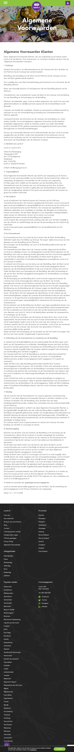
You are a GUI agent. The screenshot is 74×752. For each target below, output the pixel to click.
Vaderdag (7, 566)
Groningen (41, 528)
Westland (7, 731)
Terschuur (7, 715)
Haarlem (6, 649)
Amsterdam (8, 603)
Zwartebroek (8, 741)
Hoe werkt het (9, 518)
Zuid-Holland (42, 551)
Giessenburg (8, 642)
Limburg (41, 532)
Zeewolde (7, 734)
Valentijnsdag (8, 556)
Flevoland (41, 518)
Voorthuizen (8, 725)
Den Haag (7, 633)
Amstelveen (8, 600)
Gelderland (42, 525)
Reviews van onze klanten (12, 522)
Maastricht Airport (10, 682)
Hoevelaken (8, 662)
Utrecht (41, 541)
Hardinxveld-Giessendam (12, 652)
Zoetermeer (8, 738)
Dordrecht (7, 636)
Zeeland (41, 548)
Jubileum (7, 576)
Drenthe (41, 515)
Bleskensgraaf (8, 613)
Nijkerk (6, 688)
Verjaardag (7, 572)
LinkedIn (44, 606)
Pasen (6, 559)
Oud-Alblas (8, 695)
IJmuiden (7, 665)
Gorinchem (7, 646)
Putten (6, 702)
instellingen (33, 750)
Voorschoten (8, 721)
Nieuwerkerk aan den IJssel (13, 685)
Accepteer (60, 749)
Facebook (45, 597)
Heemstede (8, 656)
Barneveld (7, 606)
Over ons (7, 515)
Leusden (6, 675)
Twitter (44, 600)
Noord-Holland (43, 538)
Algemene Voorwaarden (12, 545)
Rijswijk (6, 705)
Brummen (7, 616)
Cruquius (7, 626)
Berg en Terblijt (9, 610)
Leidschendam (8, 672)
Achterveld (7, 587)
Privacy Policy (8, 541)
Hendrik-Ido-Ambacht (11, 659)
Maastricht (7, 679)
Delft (6, 629)
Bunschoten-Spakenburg (12, 619)
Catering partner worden (12, 532)
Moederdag (8, 562)
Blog (5, 525)
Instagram (44, 603)
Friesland (41, 522)
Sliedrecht (7, 708)
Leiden (6, 669)
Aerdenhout (8, 590)
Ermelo (6, 639)
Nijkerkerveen (8, 692)
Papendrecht (8, 698)
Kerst (5, 569)
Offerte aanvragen (10, 538)
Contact (6, 528)
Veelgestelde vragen (11, 535)
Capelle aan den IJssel (11, 623)
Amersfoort (8, 596)
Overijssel (41, 545)
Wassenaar (7, 728)
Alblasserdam (8, 593)
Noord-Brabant (43, 535)
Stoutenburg (8, 711)
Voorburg (7, 718)
